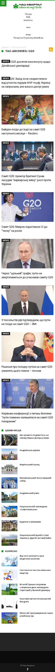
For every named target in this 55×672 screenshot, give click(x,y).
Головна (5, 47)
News (6, 61)
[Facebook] (27, 669)
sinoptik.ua (38, 38)
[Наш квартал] (27, 3)
